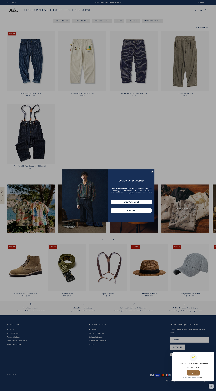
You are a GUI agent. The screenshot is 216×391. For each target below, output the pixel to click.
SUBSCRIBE (131, 210)
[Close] (152, 171)
